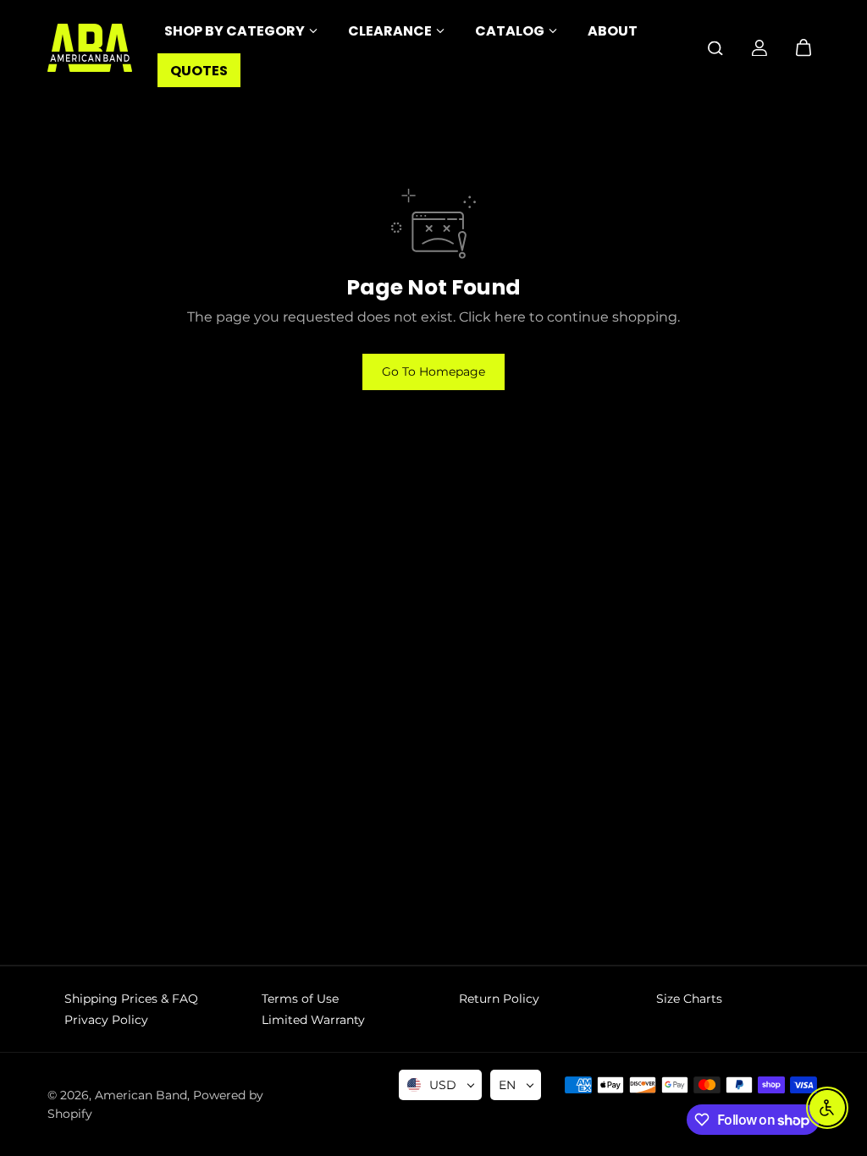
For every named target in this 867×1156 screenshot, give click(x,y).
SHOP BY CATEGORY (234, 31)
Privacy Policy (106, 1019)
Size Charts (689, 998)
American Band (141, 1095)
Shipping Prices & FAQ (131, 998)
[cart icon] (803, 48)
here (510, 317)
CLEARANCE (390, 31)
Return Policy (499, 998)
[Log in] (759, 48)
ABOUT (613, 31)
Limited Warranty (313, 1019)
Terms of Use (300, 998)
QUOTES (199, 70)
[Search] (715, 48)
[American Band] (89, 48)
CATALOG (509, 31)
